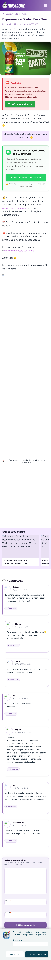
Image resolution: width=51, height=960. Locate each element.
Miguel (18, 624)
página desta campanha (14, 208)
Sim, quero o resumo (37, 954)
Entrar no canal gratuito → (25, 177)
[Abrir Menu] (46, 5)
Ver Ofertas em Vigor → (20, 104)
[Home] (3, 14)
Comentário (9, 866)
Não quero (14, 954)
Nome (8, 900)
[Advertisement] (25, 497)
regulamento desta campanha (19, 250)
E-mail (8, 913)
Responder (12, 608)
